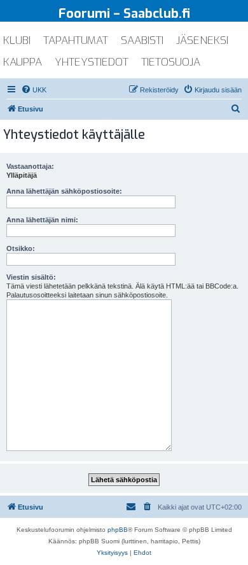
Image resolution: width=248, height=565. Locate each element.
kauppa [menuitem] (22, 62)
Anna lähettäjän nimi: (42, 220)
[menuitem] (33, 89)
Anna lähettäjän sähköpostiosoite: (64, 191)
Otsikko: (20, 248)
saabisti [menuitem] (142, 40)
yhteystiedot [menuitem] (91, 62)
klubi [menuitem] (17, 40)
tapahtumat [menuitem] (75, 40)
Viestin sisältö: (31, 277)
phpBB (117, 529)
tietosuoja (170, 62)
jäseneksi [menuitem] (202, 40)
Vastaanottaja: (30, 166)
